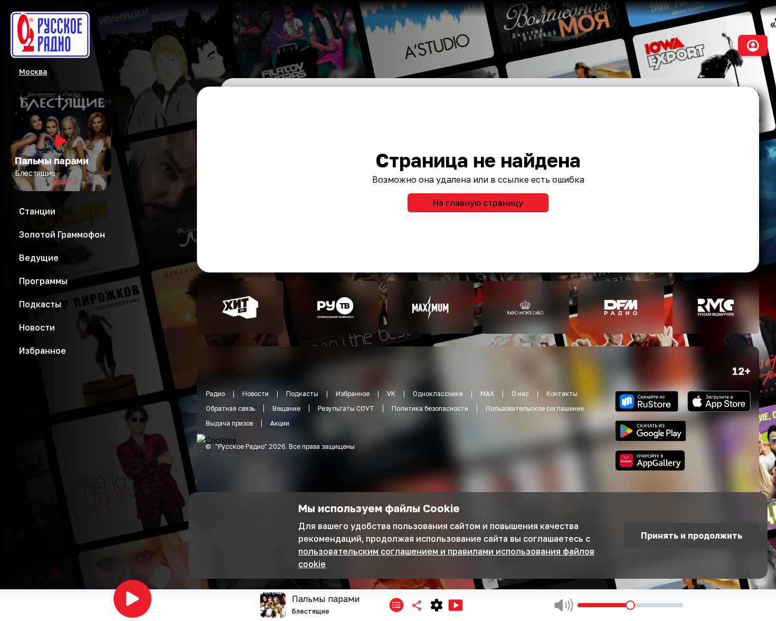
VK (391, 394)
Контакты (562, 394)
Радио (215, 394)
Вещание (286, 408)
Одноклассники (438, 394)
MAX (487, 394)
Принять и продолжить (691, 535)
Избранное (353, 394)
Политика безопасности (430, 408)
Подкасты (302, 394)
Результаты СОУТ (346, 408)
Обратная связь (230, 408)
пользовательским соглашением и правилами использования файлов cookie (446, 557)
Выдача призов (229, 423)
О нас (520, 394)
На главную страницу (478, 202)
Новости (255, 394)
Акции (279, 423)
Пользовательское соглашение (535, 408)
